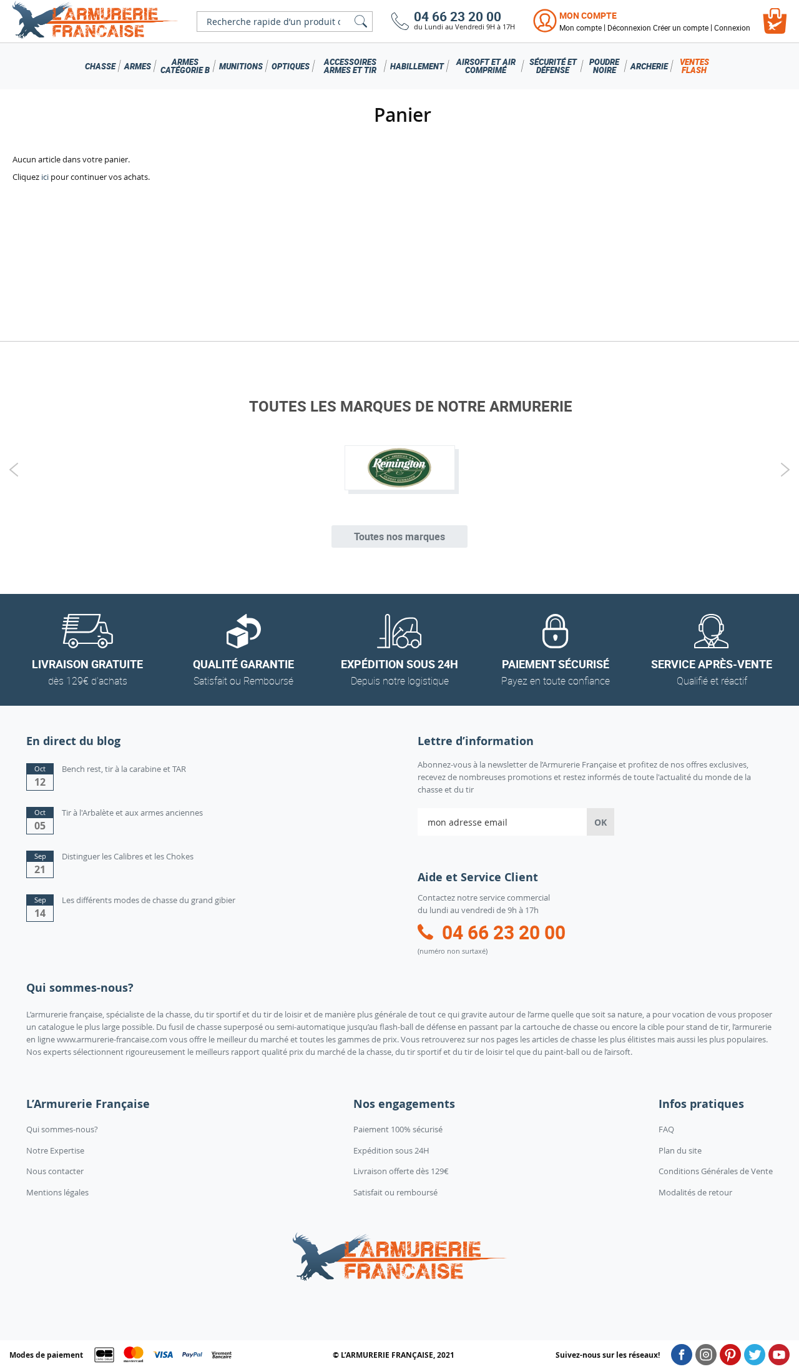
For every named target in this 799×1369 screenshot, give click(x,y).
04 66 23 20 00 (457, 16)
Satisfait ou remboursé (395, 1192)
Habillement (417, 66)
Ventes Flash (694, 66)
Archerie (649, 66)
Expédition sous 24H (391, 1150)
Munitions (241, 66)
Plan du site (680, 1150)
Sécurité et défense (553, 66)
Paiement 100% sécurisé (398, 1129)
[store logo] (95, 21)
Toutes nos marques (399, 536)
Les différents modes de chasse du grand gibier (148, 900)
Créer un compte (680, 27)
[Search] (361, 21)
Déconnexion (629, 27)
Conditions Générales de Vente (716, 1171)
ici (45, 176)
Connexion (732, 27)
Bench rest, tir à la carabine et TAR (124, 768)
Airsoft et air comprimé (486, 66)
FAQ (666, 1129)
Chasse (100, 66)
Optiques (291, 66)
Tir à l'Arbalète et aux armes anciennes (132, 812)
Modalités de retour (695, 1192)
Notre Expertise (55, 1150)
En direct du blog (73, 741)
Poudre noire (604, 66)
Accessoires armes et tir (350, 66)
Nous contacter (55, 1171)
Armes (137, 66)
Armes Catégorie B (185, 66)
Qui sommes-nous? (62, 1129)
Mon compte (588, 15)
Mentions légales (57, 1192)
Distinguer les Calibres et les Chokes (128, 856)
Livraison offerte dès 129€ (401, 1171)
